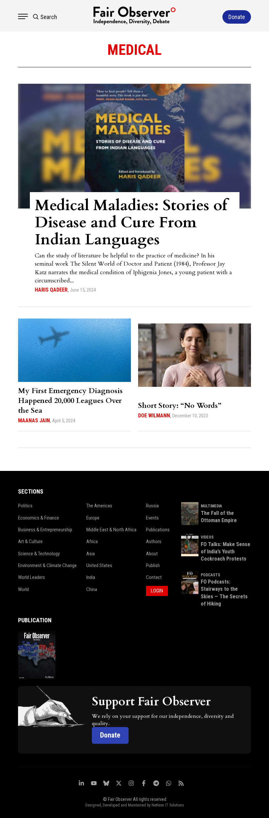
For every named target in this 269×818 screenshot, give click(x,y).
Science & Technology (39, 554)
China (91, 589)
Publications (158, 530)
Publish (153, 565)
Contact (154, 577)
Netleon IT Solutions (168, 805)
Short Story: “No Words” (179, 405)
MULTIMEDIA (211, 506)
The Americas (99, 506)
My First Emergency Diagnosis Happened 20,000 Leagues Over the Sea (70, 400)
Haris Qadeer (51, 290)
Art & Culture (30, 541)
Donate (110, 735)
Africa (92, 541)
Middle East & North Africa (111, 530)
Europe (92, 518)
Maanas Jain (34, 420)
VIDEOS (207, 537)
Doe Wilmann (154, 415)
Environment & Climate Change (47, 565)
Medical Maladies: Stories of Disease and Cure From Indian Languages (131, 222)
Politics (25, 506)
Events (152, 518)
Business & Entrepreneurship (45, 530)
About (152, 554)
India (90, 577)
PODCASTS (210, 575)
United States (99, 565)
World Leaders (31, 577)
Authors (153, 541)
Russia (152, 506)
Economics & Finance (38, 518)
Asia (90, 554)
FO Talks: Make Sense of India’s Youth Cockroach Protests (225, 551)
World (23, 589)
